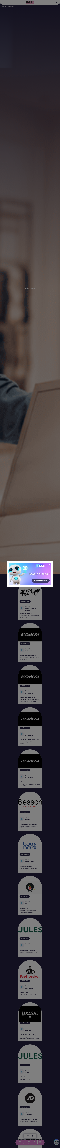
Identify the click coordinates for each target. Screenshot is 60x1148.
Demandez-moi (40, 581)
